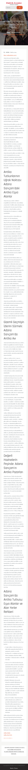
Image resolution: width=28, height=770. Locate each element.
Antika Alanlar (7, 733)
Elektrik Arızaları (14, 3)
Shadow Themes (14, 768)
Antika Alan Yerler (8, 735)
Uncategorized (8, 738)
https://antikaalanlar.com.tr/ (10, 55)
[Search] (20, 7)
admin (7, 52)
